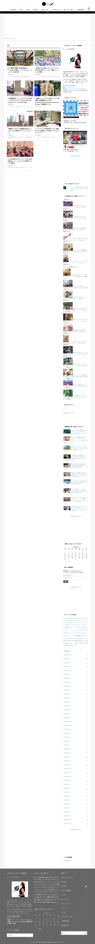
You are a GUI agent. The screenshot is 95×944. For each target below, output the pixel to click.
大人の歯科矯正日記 (80, 9)
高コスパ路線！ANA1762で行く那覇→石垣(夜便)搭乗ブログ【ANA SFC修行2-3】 (75, 467)
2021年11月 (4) (67, 678)
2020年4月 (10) (67, 753)
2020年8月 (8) (67, 737)
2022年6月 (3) (67, 666)
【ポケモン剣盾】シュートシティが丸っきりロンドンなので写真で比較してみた (75, 386)
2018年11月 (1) (67, 804)
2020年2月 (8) (67, 760)
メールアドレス (67, 575)
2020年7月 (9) (67, 741)
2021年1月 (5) (67, 717)
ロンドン (82, 635)
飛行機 (70, 645)
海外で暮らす (35, 9)
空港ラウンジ (82, 640)
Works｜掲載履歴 (66, 890)
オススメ (81, 620)
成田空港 (78, 638)
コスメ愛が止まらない (56, 9)
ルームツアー (70, 636)
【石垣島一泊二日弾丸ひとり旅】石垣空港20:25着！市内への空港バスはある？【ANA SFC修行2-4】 (75, 458)
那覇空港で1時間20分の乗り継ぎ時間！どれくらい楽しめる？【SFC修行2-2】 (79, 474)
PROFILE (21, 9)
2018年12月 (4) (67, 800)
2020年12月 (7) (67, 721)
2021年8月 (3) (67, 690)
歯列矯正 (69, 640)
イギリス (63, 894)
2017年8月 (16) (67, 819)
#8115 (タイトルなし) (67, 877)
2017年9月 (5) (67, 815)
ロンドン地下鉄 (52, 894)
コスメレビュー (83, 622)
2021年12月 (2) (67, 674)
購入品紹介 (47, 902)
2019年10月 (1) (67, 776)
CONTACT (28, 9)
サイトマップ (65, 899)
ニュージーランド (73, 627)
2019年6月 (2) (67, 792)
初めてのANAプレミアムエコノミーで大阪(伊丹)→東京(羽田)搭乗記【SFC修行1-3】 (75, 492)
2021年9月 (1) (67, 686)
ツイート (65, 408)
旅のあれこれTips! (45, 9)
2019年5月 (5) (67, 796)
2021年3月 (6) (67, 709)
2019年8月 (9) (67, 784)
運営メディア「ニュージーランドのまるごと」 (76, 88)
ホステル (48, 891)
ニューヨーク (48, 887)
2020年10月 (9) (67, 729)
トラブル (63, 912)
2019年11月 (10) (67, 772)
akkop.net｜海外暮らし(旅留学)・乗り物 (46, 942)
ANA (64, 618)
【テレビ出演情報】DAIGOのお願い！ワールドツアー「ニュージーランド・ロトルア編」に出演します (75, 440)
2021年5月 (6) (67, 702)
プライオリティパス (78, 633)
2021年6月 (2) (67, 698)
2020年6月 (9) (67, 745)
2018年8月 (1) (67, 811)
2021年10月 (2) (67, 682)
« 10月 (68, 561)
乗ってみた (73, 638)
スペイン (81, 625)
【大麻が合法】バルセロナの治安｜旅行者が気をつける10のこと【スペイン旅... (75, 397)
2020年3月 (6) (67, 757)
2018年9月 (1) (67, 807)
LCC (67, 618)
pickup (71, 618)
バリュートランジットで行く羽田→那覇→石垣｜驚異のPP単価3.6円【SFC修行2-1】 (75, 483)
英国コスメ (73, 643)
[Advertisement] (47, 26)
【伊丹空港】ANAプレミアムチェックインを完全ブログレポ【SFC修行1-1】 (79, 508)
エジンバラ (74, 620)
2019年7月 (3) (67, 788)
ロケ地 (75, 636)
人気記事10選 (65, 921)
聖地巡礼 (68, 643)
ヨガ (65, 636)
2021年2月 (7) (67, 713)
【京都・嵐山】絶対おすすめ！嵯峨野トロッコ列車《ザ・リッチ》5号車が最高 (75, 310)
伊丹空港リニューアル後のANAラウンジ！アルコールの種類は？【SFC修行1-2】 (75, 500)
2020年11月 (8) (67, 725)
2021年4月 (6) (67, 705)
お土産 (84, 618)
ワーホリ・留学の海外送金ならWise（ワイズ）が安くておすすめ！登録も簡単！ (79, 188)
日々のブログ (84, 638)
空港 (76, 640)
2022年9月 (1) (67, 662)
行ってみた (80, 643)
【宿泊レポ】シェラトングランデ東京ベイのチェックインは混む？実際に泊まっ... (75, 365)
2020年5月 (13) (67, 749)
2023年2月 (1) (67, 658)
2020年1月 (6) (67, 764)
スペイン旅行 (56, 884)
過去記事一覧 (13, 9)
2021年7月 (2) (67, 694)
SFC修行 (76, 618)
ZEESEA (80, 618)
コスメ (78, 622)
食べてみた (75, 645)
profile (48, 12)
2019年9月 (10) (67, 780)
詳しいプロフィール (69, 87)
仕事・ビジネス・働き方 (68, 9)
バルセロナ (50, 889)
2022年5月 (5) (67, 670)
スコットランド (72, 625)
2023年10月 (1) (67, 654)
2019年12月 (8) (67, 768)
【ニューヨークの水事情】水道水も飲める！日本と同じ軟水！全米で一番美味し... (75, 376)
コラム (57, 882)
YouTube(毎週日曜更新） (70, 85)
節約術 (47, 899)
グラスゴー (73, 622)
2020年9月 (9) (67, 733)
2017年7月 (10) (67, 823)
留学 (73, 640)
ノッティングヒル (70, 630)
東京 (49, 897)
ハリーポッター (78, 630)
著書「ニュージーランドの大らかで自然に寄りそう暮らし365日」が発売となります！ (75, 449)
